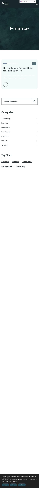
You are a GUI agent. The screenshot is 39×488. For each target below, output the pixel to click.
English (25, 1)
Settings (22, 485)
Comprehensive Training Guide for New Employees (18, 69)
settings (15, 481)
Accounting (5, 118)
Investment (5, 132)
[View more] (5, 84)
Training (4, 145)
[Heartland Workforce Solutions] (5, 3)
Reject (13, 485)
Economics (5, 127)
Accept (5, 485)
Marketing (20, 166)
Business (4, 123)
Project (4, 141)
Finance (15, 161)
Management (7, 166)
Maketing (5, 136)
